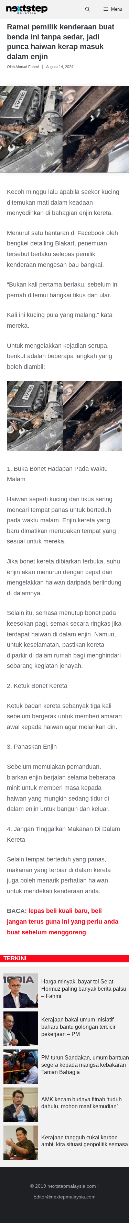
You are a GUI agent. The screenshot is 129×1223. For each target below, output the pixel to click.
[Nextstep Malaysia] (26, 9)
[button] (87, 9)
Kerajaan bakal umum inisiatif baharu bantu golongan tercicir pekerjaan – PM (78, 1027)
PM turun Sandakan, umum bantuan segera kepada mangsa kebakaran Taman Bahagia (85, 1065)
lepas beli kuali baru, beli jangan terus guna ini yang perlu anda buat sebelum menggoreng (62, 921)
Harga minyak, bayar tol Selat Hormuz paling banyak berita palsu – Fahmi (83, 989)
